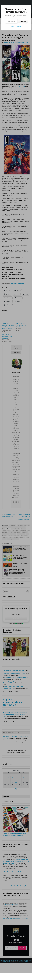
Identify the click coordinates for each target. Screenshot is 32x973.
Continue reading (16, 26)
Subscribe (23, 21)
